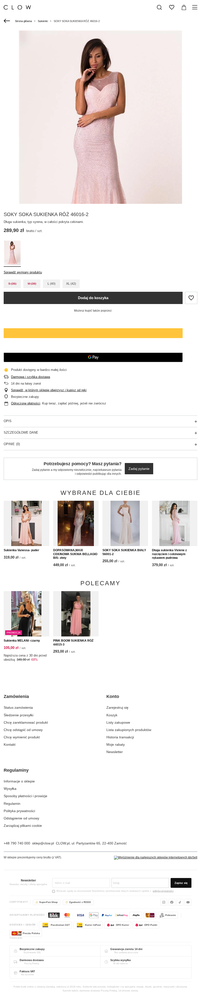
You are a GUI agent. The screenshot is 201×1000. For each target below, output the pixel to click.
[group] (100, 152)
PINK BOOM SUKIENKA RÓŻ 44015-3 (73, 642)
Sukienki (43, 21)
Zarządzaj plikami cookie (23, 826)
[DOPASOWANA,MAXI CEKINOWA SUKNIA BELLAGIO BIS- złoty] (76, 523)
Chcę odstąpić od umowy (23, 730)
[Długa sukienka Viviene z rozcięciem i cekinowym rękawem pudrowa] (175, 523)
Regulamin (12, 803)
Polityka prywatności (19, 811)
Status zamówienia (18, 707)
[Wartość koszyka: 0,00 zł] (184, 7)
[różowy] (12, 254)
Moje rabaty (115, 744)
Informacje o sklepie (19, 781)
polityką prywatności (163, 891)
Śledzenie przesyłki (18, 715)
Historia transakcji (120, 737)
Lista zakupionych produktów (128, 730)
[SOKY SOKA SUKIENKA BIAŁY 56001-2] (125, 523)
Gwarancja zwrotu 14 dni (126, 949)
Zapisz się (181, 882)
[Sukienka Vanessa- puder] (26, 523)
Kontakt (9, 744)
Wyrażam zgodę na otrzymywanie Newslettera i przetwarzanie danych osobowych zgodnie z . (116, 891)
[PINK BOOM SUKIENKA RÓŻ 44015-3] (76, 614)
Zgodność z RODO (80, 902)
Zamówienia (16, 696)
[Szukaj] (159, 7)
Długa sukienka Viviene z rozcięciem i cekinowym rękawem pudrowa (169, 554)
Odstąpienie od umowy (21, 818)
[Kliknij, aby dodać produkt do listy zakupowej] (191, 298)
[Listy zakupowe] (171, 7)
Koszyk (111, 715)
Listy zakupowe (118, 722)
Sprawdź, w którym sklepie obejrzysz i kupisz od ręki (49, 390)
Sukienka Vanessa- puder (21, 550)
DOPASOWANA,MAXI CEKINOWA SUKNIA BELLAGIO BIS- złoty (75, 554)
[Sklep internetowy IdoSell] (155, 858)
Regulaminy (16, 770)
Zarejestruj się (117, 707)
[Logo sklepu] (17, 7)
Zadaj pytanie (139, 469)
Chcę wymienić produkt (22, 737)
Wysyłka (10, 789)
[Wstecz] (7, 21)
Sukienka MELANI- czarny (22, 640)
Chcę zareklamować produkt (26, 722)
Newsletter (114, 752)
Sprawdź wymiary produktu (23, 272)
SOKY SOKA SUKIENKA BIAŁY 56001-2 (124, 552)
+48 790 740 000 (17, 843)
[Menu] (195, 7)
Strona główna (23, 21)
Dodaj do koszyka (93, 298)
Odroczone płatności (25, 403)
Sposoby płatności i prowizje (25, 796)
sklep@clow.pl (43, 843)
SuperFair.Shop (48, 902)
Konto (112, 696)
